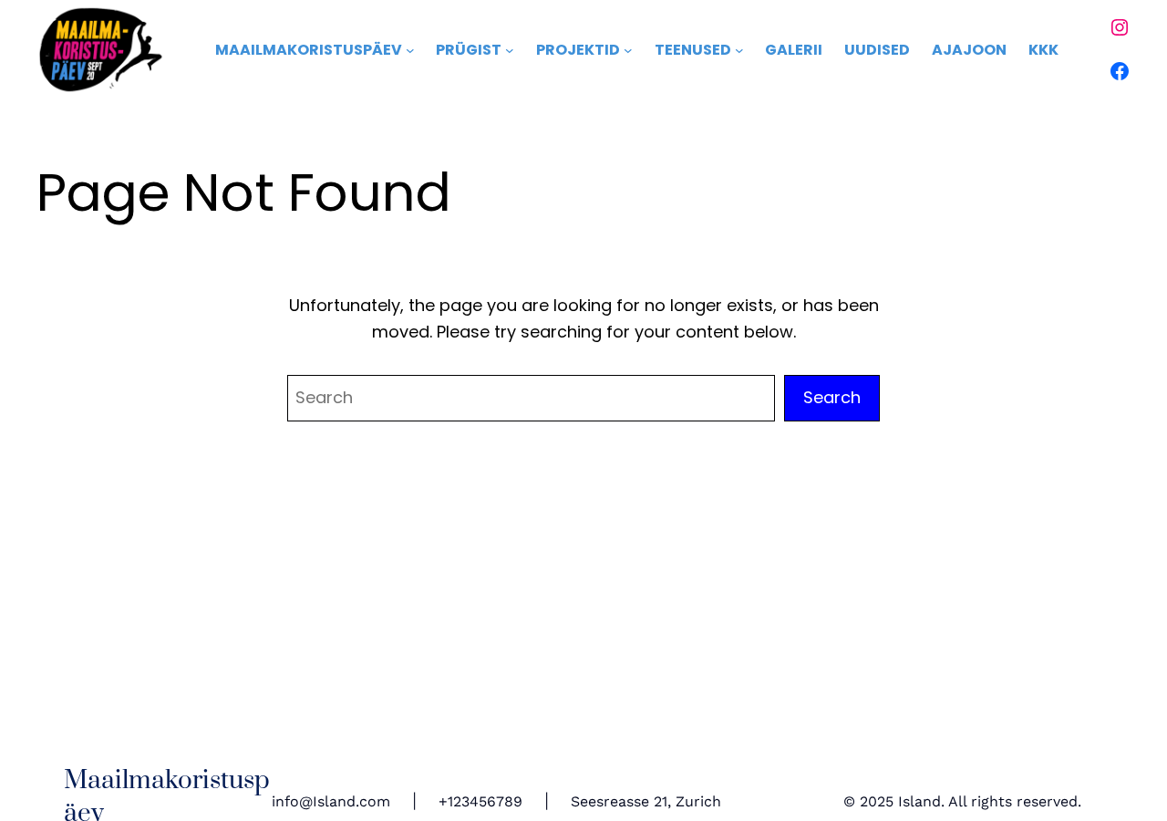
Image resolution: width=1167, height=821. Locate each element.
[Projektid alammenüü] (628, 50)
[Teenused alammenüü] (739, 50)
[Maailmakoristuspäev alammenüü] (410, 50)
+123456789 (480, 801)
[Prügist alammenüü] (509, 50)
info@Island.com (331, 801)
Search (832, 397)
